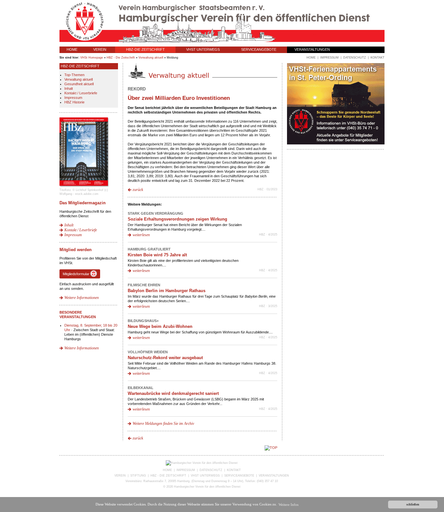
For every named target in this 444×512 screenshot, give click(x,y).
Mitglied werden (75, 249)
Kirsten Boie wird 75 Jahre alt (157, 254)
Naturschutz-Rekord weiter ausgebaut (165, 357)
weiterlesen (141, 235)
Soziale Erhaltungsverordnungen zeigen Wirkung (177, 219)
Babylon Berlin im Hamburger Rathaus (166, 290)
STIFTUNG (138, 475)
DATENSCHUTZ (211, 470)
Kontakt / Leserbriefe (80, 93)
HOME (72, 49)
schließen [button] (412, 504)
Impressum (73, 98)
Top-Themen (74, 75)
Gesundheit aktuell (79, 84)
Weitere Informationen (81, 297)
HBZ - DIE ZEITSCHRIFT (168, 475)
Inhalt (68, 88)
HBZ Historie (74, 102)
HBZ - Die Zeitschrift (121, 57)
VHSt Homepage (91, 57)
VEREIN (99, 49)
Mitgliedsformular (76, 274)
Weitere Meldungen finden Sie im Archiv (163, 423)
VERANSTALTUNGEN (312, 49)
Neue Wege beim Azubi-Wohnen (160, 326)
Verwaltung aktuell (150, 57)
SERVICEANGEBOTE (258, 49)
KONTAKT (234, 470)
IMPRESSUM (185, 470)
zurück (138, 189)
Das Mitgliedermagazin (82, 202)
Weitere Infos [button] (288, 504)
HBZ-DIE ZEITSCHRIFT (145, 49)
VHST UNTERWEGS (203, 49)
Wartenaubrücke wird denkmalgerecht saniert (173, 393)
